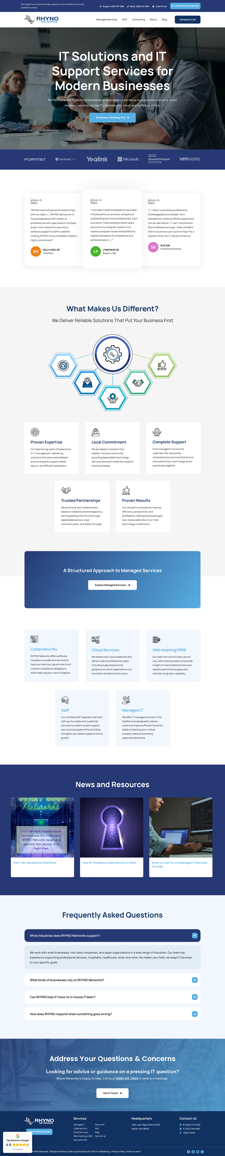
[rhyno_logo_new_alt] (39, 1119)
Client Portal (189, 1132)
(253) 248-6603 (192, 1129)
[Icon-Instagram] (197, 1151)
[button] (13, 837)
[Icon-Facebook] (188, 1151)
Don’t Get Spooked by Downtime (34, 862)
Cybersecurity (44, 649)
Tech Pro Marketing (100, 1151)
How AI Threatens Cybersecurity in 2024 (109, 862)
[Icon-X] (202, 1151)
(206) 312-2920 (127, 1078)
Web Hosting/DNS (169, 649)
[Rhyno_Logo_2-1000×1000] (41, 16)
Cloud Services (105, 649)
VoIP (65, 710)
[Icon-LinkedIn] (193, 1151)
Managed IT (132, 710)
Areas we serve (133, 1151)
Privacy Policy (118, 1151)
